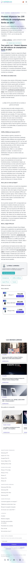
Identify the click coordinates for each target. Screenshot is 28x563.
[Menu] (26, 2)
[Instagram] (20, 560)
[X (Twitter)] (17, 560)
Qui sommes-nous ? (6, 531)
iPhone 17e (4, 478)
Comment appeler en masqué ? (9, 501)
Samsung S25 (4, 495)
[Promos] (23, 2)
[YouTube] (14, 560)
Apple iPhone (5, 282)
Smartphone (7, 12)
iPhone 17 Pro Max (6, 470)
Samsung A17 (4, 453)
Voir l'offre (20, 296)
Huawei (14, 282)
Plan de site (4, 528)
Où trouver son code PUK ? (8, 509)
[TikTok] (11, 560)
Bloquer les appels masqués (8, 507)
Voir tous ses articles (8, 273)
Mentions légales (5, 518)
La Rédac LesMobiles (7, 39)
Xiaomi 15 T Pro (5, 455)
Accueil (2, 12)
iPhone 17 (3, 475)
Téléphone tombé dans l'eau (8, 504)
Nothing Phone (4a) (6, 463)
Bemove (8, 556)
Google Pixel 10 (5, 458)
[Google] (5, 560)
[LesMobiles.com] (6, 2)
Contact (3, 516)
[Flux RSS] (23, 560)
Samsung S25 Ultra (6, 492)
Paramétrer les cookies (7, 525)
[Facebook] (8, 560)
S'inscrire (14, 544)
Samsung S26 (4, 490)
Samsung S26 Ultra (6, 487)
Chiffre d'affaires (16, 278)
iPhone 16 (3, 481)
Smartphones (5, 278)
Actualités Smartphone (15, 12)
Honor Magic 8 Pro (6, 461)
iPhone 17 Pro (4, 472)
